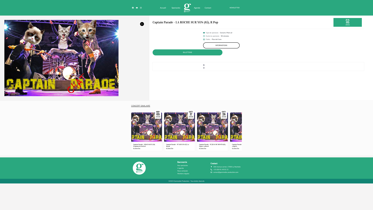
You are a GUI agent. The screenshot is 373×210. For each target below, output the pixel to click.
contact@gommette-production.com (225, 172)
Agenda (197, 8)
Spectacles (176, 8)
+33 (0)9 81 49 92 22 (220, 169)
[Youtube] (137, 8)
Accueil (163, 8)
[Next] (238, 130)
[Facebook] (133, 8)
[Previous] (135, 130)
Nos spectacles (182, 165)
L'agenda (180, 168)
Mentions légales (183, 174)
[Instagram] (141, 8)
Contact (208, 8)
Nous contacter (182, 171)
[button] (142, 24)
